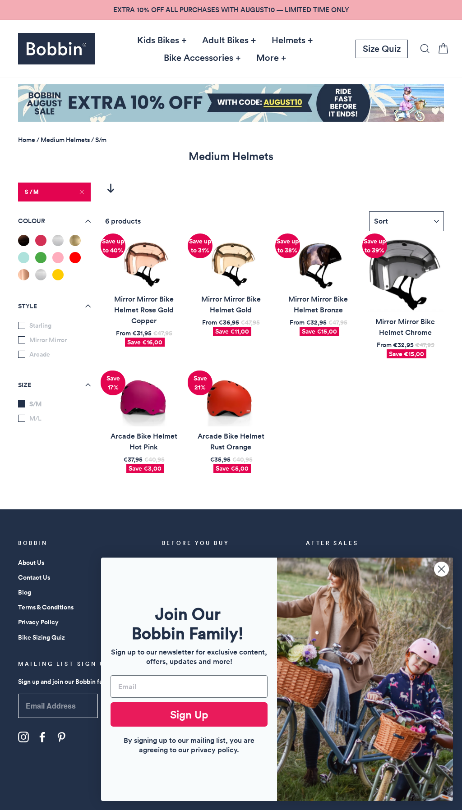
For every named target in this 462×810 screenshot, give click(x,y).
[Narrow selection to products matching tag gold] (75, 240)
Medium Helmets (65, 139)
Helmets (288, 40)
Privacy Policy (38, 622)
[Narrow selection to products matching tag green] (23, 257)
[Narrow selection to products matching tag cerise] (40, 240)
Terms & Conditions (46, 607)
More (267, 57)
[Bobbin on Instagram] (23, 737)
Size (24, 384)
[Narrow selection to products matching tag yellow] (58, 274)
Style (27, 306)
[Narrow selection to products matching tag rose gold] (23, 274)
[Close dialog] (441, 569)
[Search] (422, 48)
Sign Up (189, 714)
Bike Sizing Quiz (41, 637)
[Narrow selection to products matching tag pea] (40, 257)
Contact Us (34, 577)
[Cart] (440, 48)
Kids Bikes (158, 40)
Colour (31, 220)
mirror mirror (48, 339)
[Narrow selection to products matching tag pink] (58, 257)
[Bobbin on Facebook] (42, 737)
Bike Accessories (198, 57)
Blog (24, 592)
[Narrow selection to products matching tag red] (75, 257)
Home (26, 139)
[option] (231, 10)
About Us (31, 562)
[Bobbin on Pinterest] (61, 737)
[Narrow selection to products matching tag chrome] (58, 240)
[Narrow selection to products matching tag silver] (40, 274)
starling (40, 325)
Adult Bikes (225, 40)
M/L (35, 418)
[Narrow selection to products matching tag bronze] (23, 240)
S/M (32, 192)
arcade (39, 354)
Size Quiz (382, 48)
